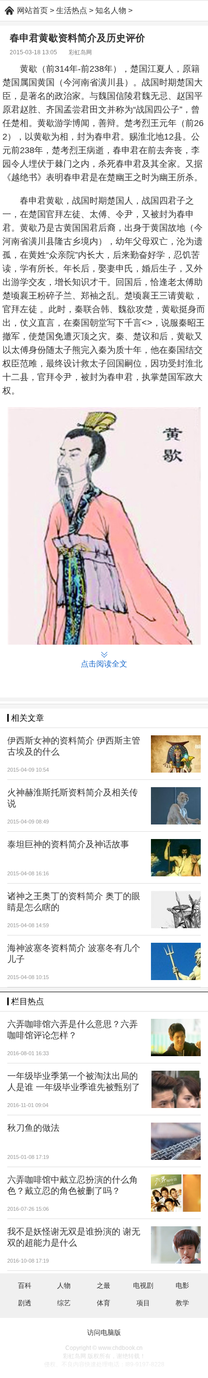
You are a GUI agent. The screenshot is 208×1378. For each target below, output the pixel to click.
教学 (182, 1303)
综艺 (64, 1303)
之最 (103, 1285)
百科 (24, 1285)
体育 (103, 1303)
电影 (182, 1285)
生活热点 (71, 10)
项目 (143, 1303)
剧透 (24, 1303)
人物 (64, 1285)
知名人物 (110, 10)
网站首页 (32, 10)
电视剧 (143, 1285)
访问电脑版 (104, 1332)
